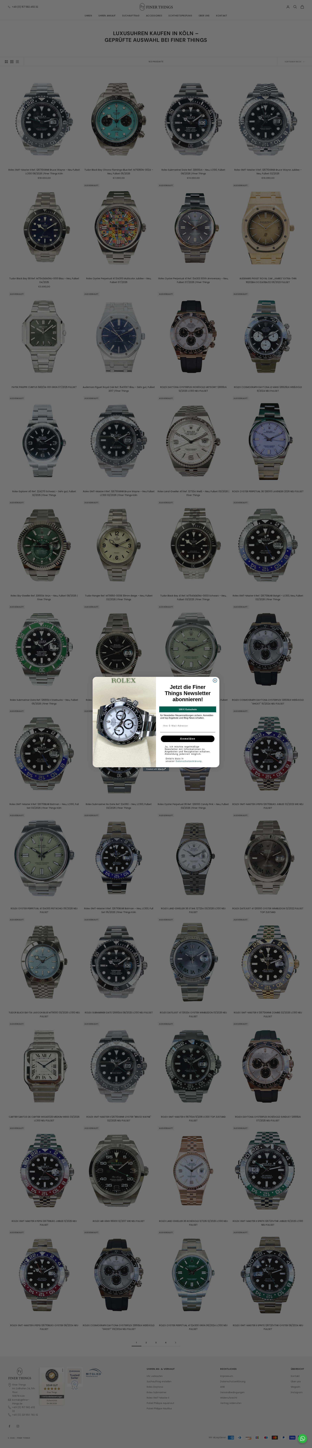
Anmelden (187, 738)
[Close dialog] (215, 680)
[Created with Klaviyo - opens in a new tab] (156, 769)
